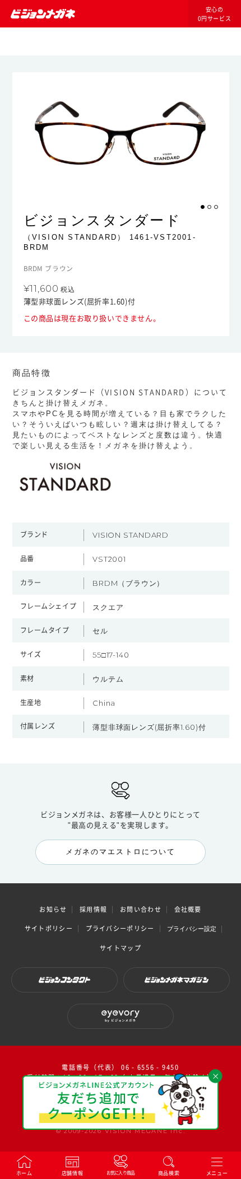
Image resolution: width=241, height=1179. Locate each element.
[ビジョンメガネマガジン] (176, 979)
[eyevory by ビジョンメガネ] (120, 1016)
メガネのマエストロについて (120, 851)
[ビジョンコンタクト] (64, 979)
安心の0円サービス (214, 14)
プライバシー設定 (191, 928)
